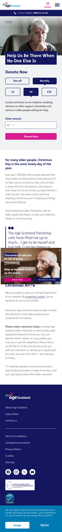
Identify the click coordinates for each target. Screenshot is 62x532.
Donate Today (17, 280)
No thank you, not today (47, 280)
